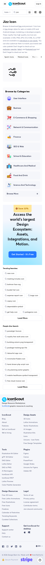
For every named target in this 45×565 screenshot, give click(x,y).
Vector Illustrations (31, 426)
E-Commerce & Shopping (24, 118)
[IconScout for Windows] (29, 533)
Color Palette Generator (11, 485)
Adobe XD (28, 471)
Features (5, 426)
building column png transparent (20, 342)
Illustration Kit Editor (10, 453)
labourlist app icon (14, 353)
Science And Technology (24, 185)
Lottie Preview (7, 481)
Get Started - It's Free (23, 254)
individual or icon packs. (28, 41)
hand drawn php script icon (18, 364)
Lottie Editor (7, 464)
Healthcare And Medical (24, 166)
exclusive (6, 49)
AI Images (27, 429)
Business (17, 108)
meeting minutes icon (15, 279)
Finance (17, 137)
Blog (3, 419)
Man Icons (36, 57)
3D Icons (27, 419)
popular (14, 49)
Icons (25, 436)
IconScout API (7, 474)
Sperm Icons (9, 57)
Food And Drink (20, 175)
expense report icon (15, 295)
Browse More (12, 194)
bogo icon (34, 295)
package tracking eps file (17, 348)
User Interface (19, 98)
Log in (38, 4)
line (6, 29)
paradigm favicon (14, 331)
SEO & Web (18, 147)
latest (19, 49)
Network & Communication (25, 127)
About (4, 422)
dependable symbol (15, 306)
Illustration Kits (29, 433)
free (19, 26)
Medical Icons (23, 57)
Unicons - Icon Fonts (31, 440)
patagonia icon (31, 312)
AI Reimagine (7, 471)
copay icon (11, 301)
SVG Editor (6, 460)
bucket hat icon (13, 290)
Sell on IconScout (8, 429)
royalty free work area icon (17, 337)
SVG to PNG (6, 467)
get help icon (12, 312)
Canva (26, 457)
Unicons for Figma (31, 467)
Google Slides (29, 464)
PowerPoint (28, 460)
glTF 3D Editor (7, 457)
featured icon (31, 49)
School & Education (22, 156)
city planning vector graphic (18, 370)
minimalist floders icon (16, 359)
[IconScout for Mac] (25, 533)
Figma (26, 453)
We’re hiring (6, 433)
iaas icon (10, 273)
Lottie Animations (31, 422)
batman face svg (14, 284)
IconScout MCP (8, 478)
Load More (22, 318)
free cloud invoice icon (16, 381)
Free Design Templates (33, 443)
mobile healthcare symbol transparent (22, 375)
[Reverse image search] (29, 12)
